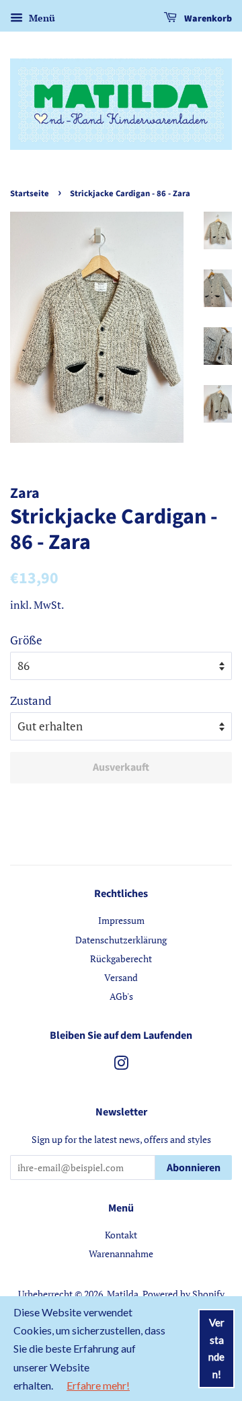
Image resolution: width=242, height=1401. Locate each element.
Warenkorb (207, 19)
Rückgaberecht (121, 958)
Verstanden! (216, 1348)
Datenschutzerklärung (121, 939)
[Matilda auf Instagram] (121, 1065)
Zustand (30, 700)
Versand (121, 977)
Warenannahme (121, 1253)
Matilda (122, 1293)
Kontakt (121, 1234)
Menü (40, 17)
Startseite (29, 193)
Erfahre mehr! (98, 1385)
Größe (26, 640)
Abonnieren (193, 1167)
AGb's (121, 996)
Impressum (121, 920)
